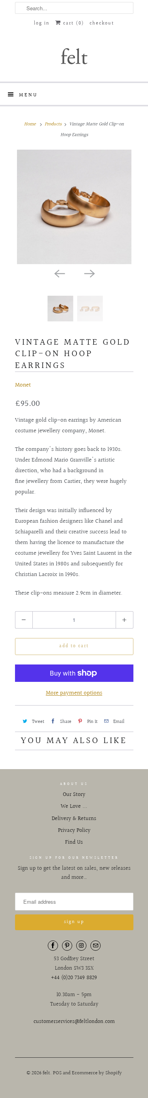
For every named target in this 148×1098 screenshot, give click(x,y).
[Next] (89, 273)
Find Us (74, 842)
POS (57, 1073)
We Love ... (74, 806)
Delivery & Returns (74, 819)
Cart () (72, 23)
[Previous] (59, 273)
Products (53, 124)
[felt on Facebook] (53, 945)
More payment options (74, 693)
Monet (23, 385)
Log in (42, 23)
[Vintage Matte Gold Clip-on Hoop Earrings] (74, 207)
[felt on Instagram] (81, 945)
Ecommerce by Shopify (97, 1073)
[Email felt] (95, 945)
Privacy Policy (74, 830)
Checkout (102, 23)
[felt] (74, 56)
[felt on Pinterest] (67, 945)
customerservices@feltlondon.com (74, 1021)
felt (46, 1073)
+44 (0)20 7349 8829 (74, 978)
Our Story (74, 794)
